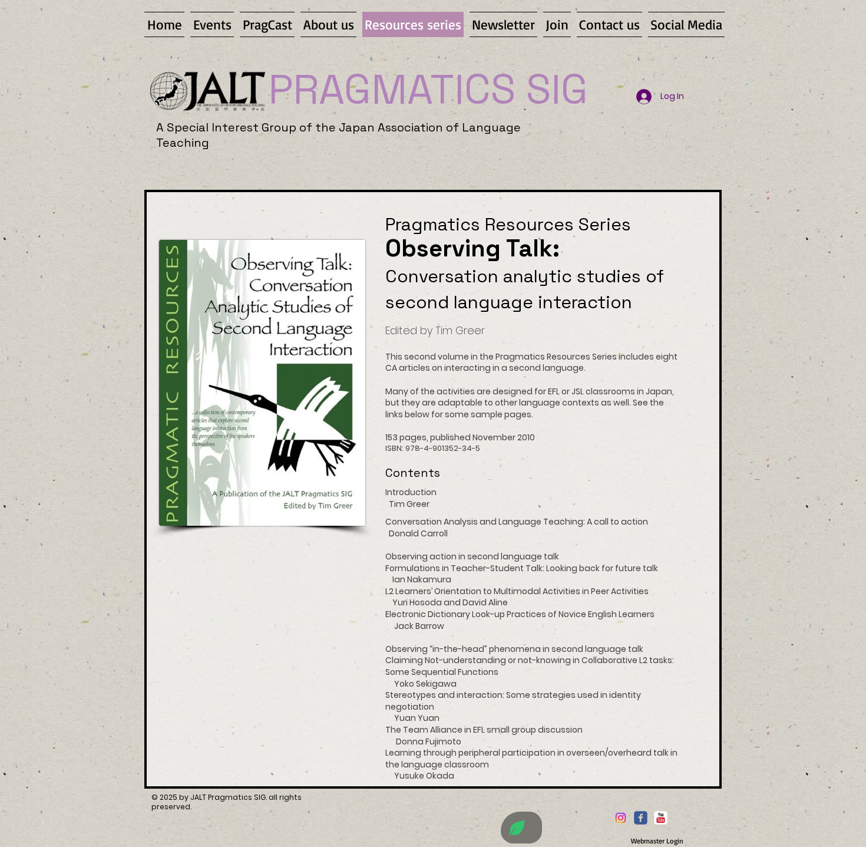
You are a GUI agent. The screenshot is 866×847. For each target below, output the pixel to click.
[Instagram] (620, 818)
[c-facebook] (640, 818)
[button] (267, 24)
